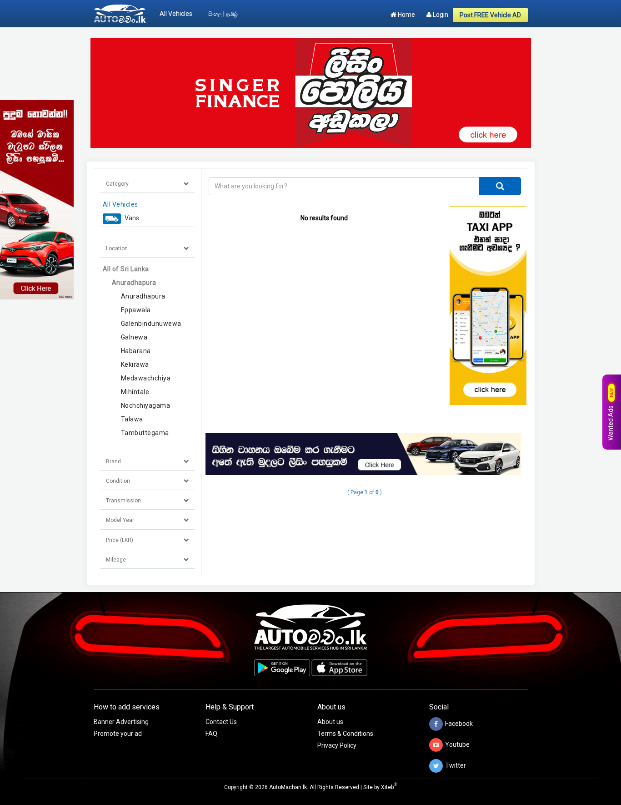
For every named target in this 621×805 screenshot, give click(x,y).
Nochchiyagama (145, 405)
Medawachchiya (146, 378)
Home (405, 14)
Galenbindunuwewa (151, 323)
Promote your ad (118, 733)
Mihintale (135, 391)
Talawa (132, 419)
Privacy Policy (336, 745)
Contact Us (221, 721)
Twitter (455, 765)
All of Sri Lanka (126, 269)
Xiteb (389, 787)
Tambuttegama (145, 432)
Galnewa (134, 337)
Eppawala (136, 310)
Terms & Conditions (345, 733)
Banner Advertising (121, 721)
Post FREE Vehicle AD (490, 15)
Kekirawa (135, 364)
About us (330, 721)
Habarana (136, 350)
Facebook (459, 723)
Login (439, 14)
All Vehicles (176, 13)
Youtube (457, 744)
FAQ (211, 733)
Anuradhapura (134, 282)
